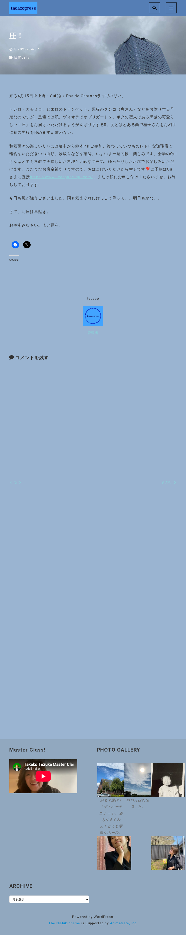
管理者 (93, 333)
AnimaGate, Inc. (124, 923)
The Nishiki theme (64, 923)
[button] (110, 799)
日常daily (21, 57)
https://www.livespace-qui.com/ (61, 177)
